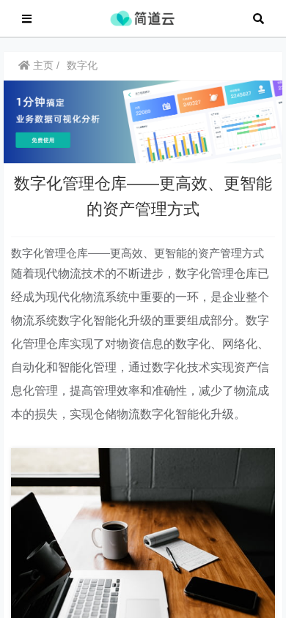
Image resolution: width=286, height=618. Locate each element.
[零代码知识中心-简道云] (142, 17)
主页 (42, 65)
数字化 (82, 65)
